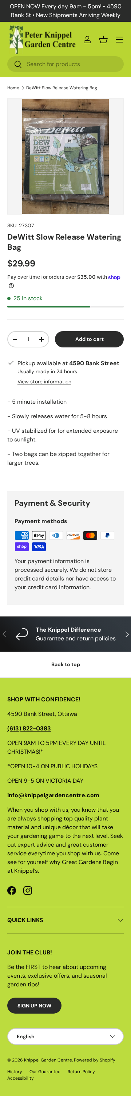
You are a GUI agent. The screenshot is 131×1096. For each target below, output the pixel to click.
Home (13, 88)
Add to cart (89, 339)
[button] (103, 40)
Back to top (65, 664)
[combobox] (65, 64)
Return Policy (81, 1072)
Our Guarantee (44, 1072)
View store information (44, 381)
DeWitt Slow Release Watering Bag (61, 88)
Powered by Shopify (94, 1060)
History (14, 1072)
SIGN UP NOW (34, 1005)
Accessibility (20, 1078)
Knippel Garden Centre (48, 1060)
